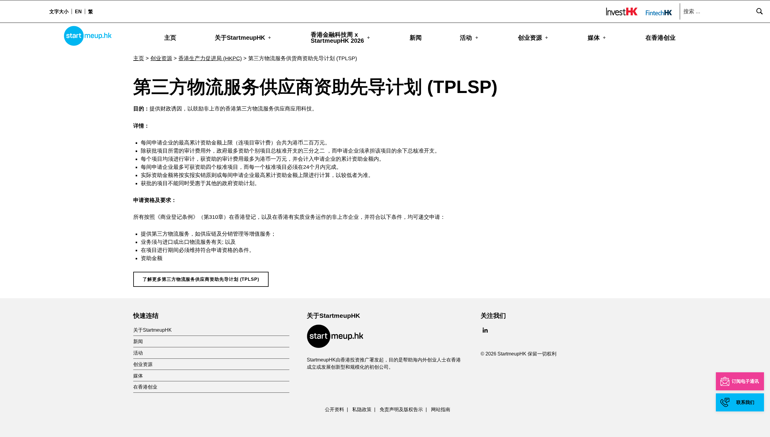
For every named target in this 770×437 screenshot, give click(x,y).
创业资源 (530, 37)
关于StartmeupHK (240, 37)
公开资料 (334, 409)
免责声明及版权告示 (401, 409)
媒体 (594, 37)
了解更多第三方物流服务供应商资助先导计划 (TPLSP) (201, 279)
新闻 (416, 37)
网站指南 (440, 409)
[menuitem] (78, 11)
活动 (466, 37)
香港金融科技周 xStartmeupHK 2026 (337, 37)
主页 (170, 37)
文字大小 (59, 11)
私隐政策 (361, 409)
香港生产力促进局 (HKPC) (210, 58)
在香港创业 (660, 37)
